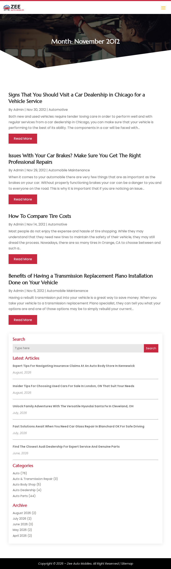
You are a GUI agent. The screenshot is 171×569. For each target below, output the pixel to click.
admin (18, 109)
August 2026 (22, 513)
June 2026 (20, 524)
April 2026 (20, 536)
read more (23, 138)
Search (151, 348)
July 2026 (19, 519)
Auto (16, 473)
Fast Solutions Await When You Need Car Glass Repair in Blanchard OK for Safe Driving (78, 426)
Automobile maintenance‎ (69, 170)
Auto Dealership (24, 490)
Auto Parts (20, 496)
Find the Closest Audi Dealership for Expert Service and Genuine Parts (66, 446)
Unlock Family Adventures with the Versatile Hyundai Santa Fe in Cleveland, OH (73, 406)
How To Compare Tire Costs (40, 216)
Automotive (58, 109)
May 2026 (20, 530)
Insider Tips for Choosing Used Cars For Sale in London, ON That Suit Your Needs (73, 386)
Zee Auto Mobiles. (79, 564)
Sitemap (127, 564)
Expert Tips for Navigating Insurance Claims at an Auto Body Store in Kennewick (74, 366)
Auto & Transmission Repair (33, 479)
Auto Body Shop (24, 484)
